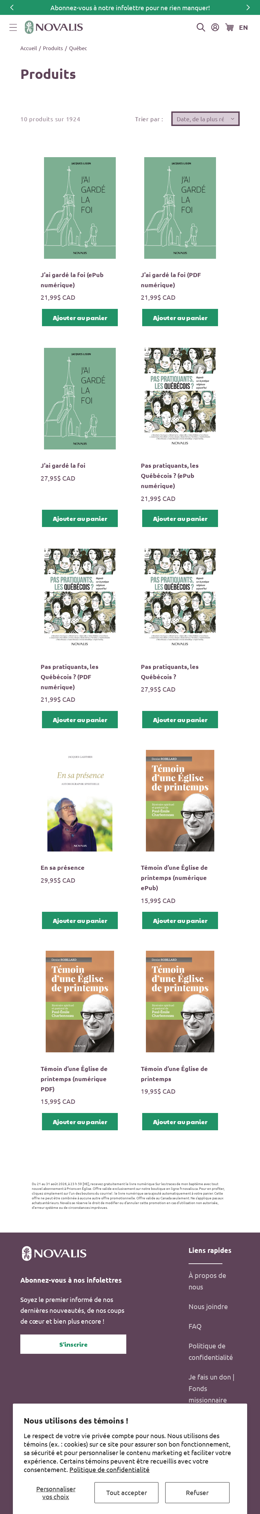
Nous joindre (208, 1306)
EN (243, 27)
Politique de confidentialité (109, 1469)
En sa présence (63, 867)
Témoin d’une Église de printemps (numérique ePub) (174, 877)
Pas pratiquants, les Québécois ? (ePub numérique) (170, 475)
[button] (13, 27)
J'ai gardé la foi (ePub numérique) (72, 280)
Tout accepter (126, 1492)
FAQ (195, 1326)
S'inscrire (73, 1344)
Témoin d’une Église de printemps (174, 1073)
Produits (53, 48)
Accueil (28, 48)
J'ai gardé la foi (63, 465)
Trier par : (149, 118)
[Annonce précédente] (12, 7)
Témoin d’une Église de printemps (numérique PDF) (74, 1079)
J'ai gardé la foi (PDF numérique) (171, 280)
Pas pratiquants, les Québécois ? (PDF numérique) (70, 677)
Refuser (197, 1492)
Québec (78, 48)
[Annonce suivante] (248, 7)
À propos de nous (207, 1281)
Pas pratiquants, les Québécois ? (170, 671)
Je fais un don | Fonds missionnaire (212, 1388)
